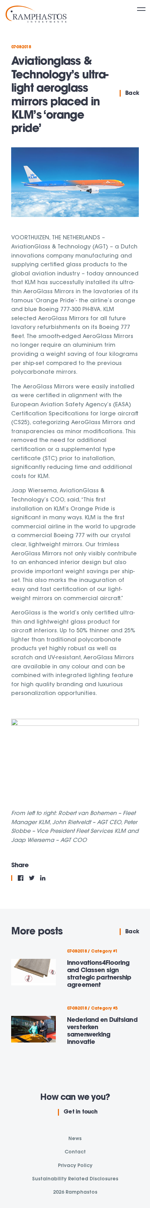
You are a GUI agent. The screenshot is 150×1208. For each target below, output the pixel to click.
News (75, 1139)
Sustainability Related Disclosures (75, 1179)
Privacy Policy (75, 1166)
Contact (75, 1152)
